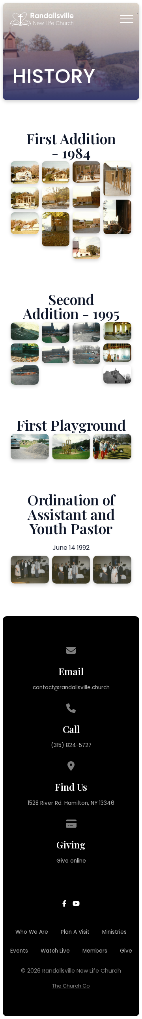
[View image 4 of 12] (55, 172)
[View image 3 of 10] (24, 375)
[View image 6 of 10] (86, 332)
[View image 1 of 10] (24, 331)
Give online (71, 861)
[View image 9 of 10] (117, 353)
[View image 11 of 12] (117, 179)
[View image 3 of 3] (112, 446)
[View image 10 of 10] (117, 374)
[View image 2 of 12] (24, 198)
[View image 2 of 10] (24, 353)
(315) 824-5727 (71, 745)
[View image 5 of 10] (55, 354)
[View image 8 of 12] (86, 196)
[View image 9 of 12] (86, 222)
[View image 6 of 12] (55, 229)
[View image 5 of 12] (55, 198)
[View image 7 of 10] (86, 354)
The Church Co (71, 985)
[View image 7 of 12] (86, 172)
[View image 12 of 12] (117, 217)
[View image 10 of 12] (86, 248)
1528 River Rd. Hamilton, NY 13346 (71, 803)
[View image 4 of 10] (55, 332)
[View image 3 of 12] (24, 223)
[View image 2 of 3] (71, 446)
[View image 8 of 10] (117, 331)
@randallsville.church (82, 687)
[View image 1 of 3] (29, 446)
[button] (126, 19)
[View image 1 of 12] (24, 172)
